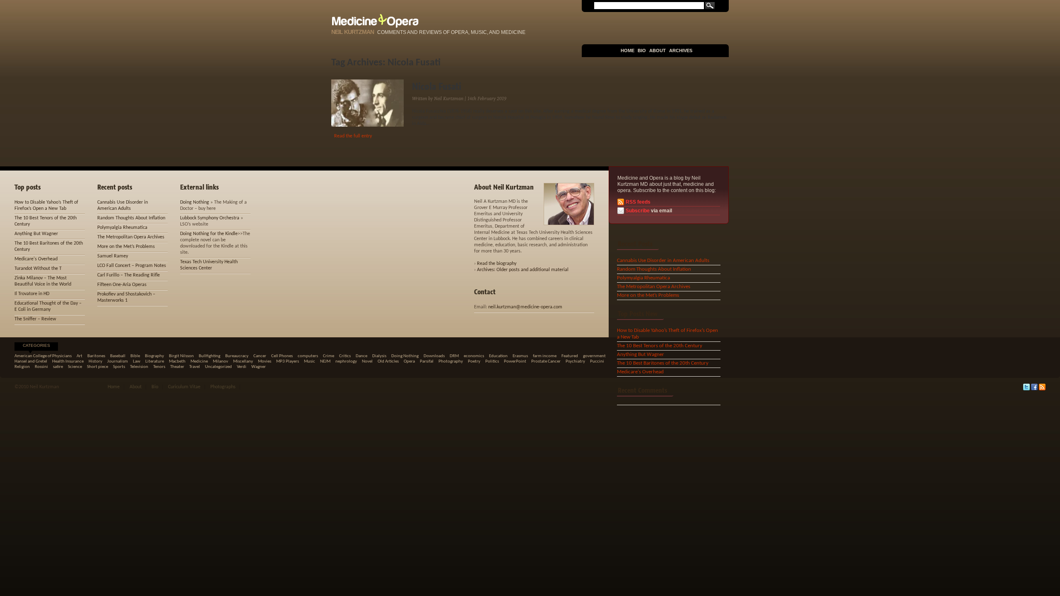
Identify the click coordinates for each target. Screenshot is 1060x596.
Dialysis (379, 356)
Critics (345, 356)
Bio (642, 50)
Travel (194, 367)
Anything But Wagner (640, 354)
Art (79, 356)
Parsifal (427, 361)
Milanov (220, 361)
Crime (328, 356)
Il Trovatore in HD (31, 293)
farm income (544, 356)
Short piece (97, 367)
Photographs (223, 387)
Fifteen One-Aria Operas (122, 284)
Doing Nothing (194, 202)
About (657, 50)
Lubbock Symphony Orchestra (209, 218)
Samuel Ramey (112, 256)
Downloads (434, 356)
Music (309, 361)
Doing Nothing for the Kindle (209, 233)
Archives (680, 50)
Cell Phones (282, 356)
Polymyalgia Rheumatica (643, 278)
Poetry (474, 361)
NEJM (325, 361)
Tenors (159, 367)
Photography (450, 361)
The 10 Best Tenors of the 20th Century (659, 345)
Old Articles (388, 361)
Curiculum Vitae (184, 387)
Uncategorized (218, 367)
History (95, 361)
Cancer (259, 356)
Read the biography (496, 263)
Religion (22, 367)
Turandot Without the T (38, 268)
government (594, 356)
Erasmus (520, 356)
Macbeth (177, 361)
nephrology (346, 361)
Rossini (41, 367)
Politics (492, 361)
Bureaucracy (236, 356)
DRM (454, 356)
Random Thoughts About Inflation (654, 269)
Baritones (96, 356)
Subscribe (638, 211)
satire (58, 367)
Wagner (258, 367)
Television (139, 367)
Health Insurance (68, 361)
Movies (264, 361)
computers (308, 356)
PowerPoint (515, 361)
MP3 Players (287, 361)
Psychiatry (575, 361)
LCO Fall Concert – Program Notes (131, 265)
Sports (119, 367)
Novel (367, 361)
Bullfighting (209, 356)
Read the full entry (353, 136)
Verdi (241, 367)
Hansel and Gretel (30, 361)
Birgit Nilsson (181, 356)
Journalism (117, 361)
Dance (361, 356)
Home (627, 50)
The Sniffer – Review (35, 319)
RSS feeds (638, 202)
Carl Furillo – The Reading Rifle (128, 275)
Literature (154, 361)
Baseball (117, 356)
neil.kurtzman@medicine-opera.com (525, 307)
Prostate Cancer (546, 361)
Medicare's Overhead (640, 372)
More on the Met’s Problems (648, 295)
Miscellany (243, 361)
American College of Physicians (43, 356)
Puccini (597, 361)
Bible (135, 356)
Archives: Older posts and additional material (523, 269)
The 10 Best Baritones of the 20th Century (662, 363)
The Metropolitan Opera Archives (653, 286)
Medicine (199, 361)
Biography (154, 356)
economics (474, 356)
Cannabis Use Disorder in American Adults (663, 260)
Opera (409, 361)
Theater (177, 367)
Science (75, 367)
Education (498, 356)
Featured (569, 356)
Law (136, 361)
